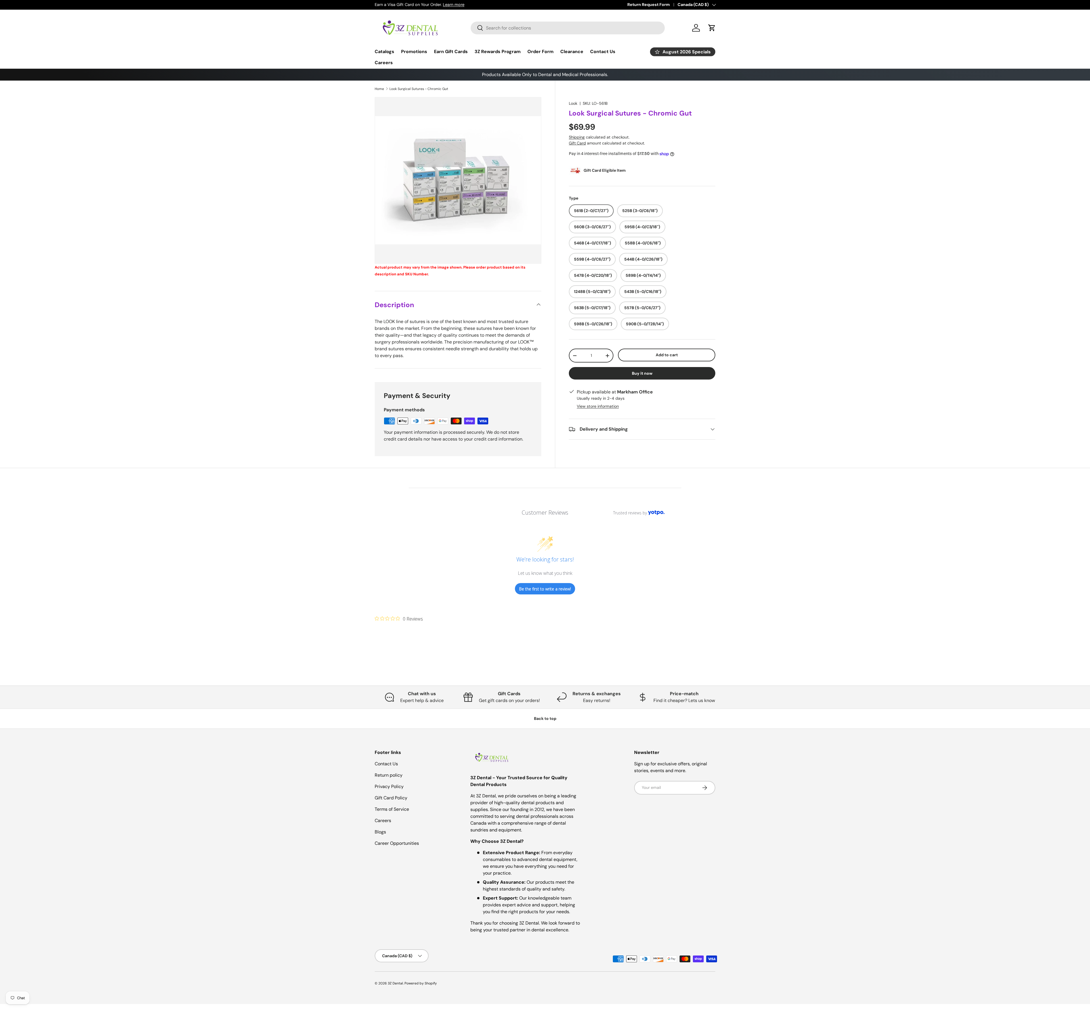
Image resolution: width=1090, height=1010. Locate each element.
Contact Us (602, 52)
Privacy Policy (389, 786)
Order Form (540, 52)
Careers (384, 63)
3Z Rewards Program (498, 52)
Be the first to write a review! (545, 589)
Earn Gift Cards (451, 52)
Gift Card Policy (391, 798)
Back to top (545, 718)
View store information (598, 406)
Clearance (571, 52)
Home (379, 89)
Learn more (453, 4)
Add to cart (667, 354)
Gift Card (577, 143)
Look (573, 103)
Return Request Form (648, 4)
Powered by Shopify (420, 983)
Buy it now (642, 373)
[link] (399, 618)
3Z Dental (395, 983)
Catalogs (384, 52)
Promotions (414, 52)
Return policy (389, 775)
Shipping (577, 137)
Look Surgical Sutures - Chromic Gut (418, 89)
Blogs (380, 832)
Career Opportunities (397, 843)
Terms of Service (392, 809)
